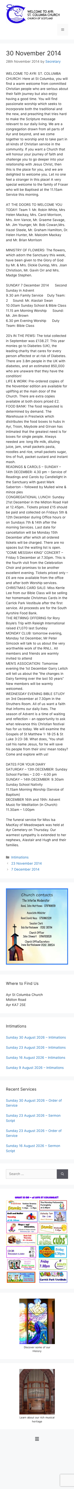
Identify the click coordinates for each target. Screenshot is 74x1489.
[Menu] (62, 30)
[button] (37, 1439)
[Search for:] (31, 1174)
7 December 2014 (25, 869)
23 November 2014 (26, 863)
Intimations (20, 857)
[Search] (62, 1174)
